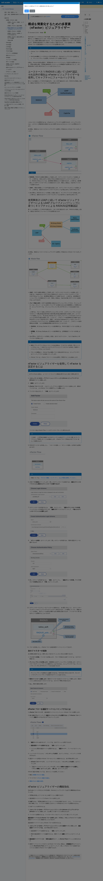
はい (26, 11)
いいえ (32, 11)
